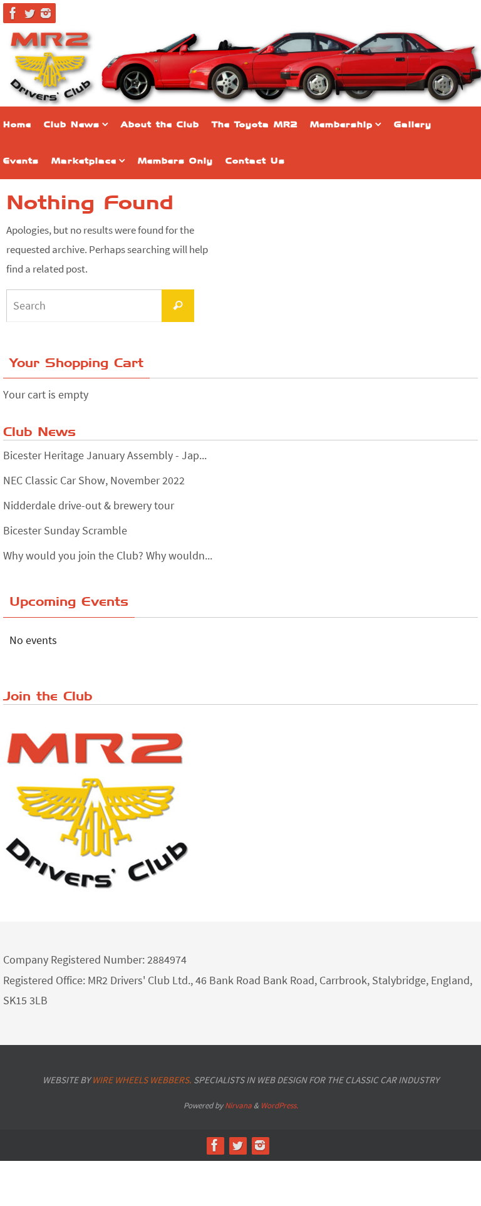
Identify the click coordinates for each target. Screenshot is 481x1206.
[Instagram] (46, 13)
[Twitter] (29, 13)
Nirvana (238, 1105)
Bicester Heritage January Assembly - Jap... (105, 455)
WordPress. (279, 1105)
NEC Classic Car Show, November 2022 (94, 480)
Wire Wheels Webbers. (142, 1080)
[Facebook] (13, 13)
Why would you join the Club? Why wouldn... (107, 555)
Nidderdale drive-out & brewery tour (88, 505)
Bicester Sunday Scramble (65, 530)
